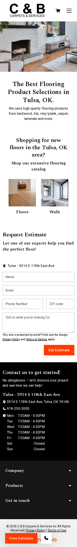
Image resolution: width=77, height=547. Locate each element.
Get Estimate (59, 350)
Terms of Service (36, 339)
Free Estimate (21, 538)
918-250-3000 (18, 409)
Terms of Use (56, 530)
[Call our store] (46, 538)
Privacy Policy (11, 339)
